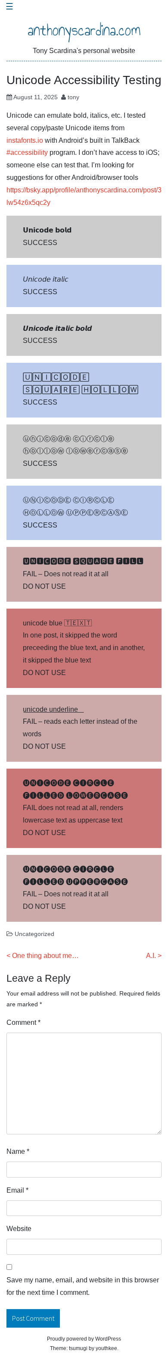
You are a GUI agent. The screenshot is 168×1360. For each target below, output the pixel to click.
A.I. (151, 955)
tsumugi (78, 1348)
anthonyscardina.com (84, 30)
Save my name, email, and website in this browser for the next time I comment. (82, 1286)
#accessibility (27, 152)
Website (18, 1228)
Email (17, 1190)
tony (73, 97)
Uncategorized (34, 933)
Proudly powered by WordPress (84, 1339)
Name (17, 1151)
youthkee (106, 1348)
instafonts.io (24, 140)
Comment (23, 1022)
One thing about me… (45, 955)
